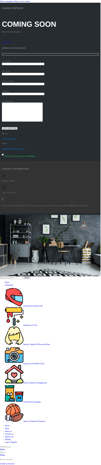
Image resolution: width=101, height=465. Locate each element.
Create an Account (7, 464)
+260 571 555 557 (9, 139)
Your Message (7, 101)
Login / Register (11, 442)
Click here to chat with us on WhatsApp (20, 156)
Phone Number (8, 81)
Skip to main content (22, 1)
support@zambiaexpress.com (13, 149)
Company (5, 91)
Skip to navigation (7, 1)
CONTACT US (7, 42)
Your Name (6, 61)
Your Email (6, 71)
